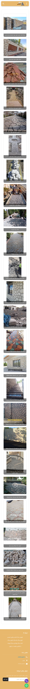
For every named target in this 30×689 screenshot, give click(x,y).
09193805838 (21, 657)
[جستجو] (3, 4)
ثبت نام (5, 679)
